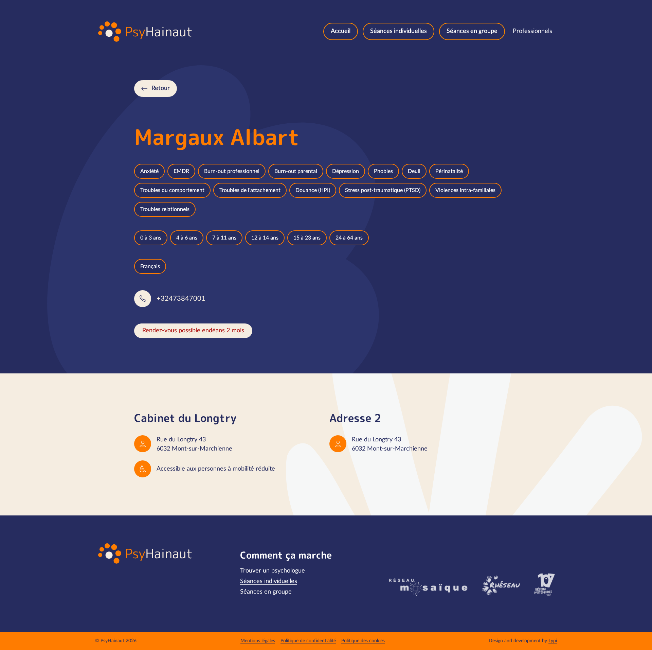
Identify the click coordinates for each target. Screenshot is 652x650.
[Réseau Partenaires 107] (544, 585)
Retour (160, 88)
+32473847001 (181, 298)
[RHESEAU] (500, 585)
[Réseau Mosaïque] (427, 586)
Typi (552, 640)
